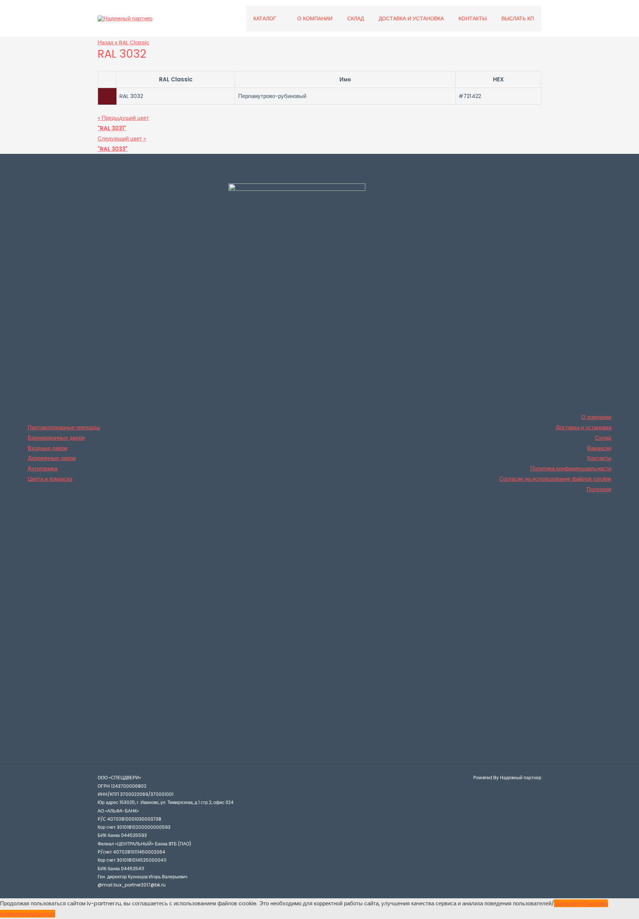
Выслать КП (517, 18)
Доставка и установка (411, 18)
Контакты (473, 18)
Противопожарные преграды (64, 427)
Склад (355, 18)
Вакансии (599, 448)
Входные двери (47, 448)
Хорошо (564, 903)
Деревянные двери (52, 458)
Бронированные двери (56, 438)
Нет (579, 903)
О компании (314, 18)
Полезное (598, 489)
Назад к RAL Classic (123, 42)
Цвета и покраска (50, 479)
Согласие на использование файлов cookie (555, 479)
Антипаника (42, 468)
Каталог (264, 18)
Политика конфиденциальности (570, 468)
